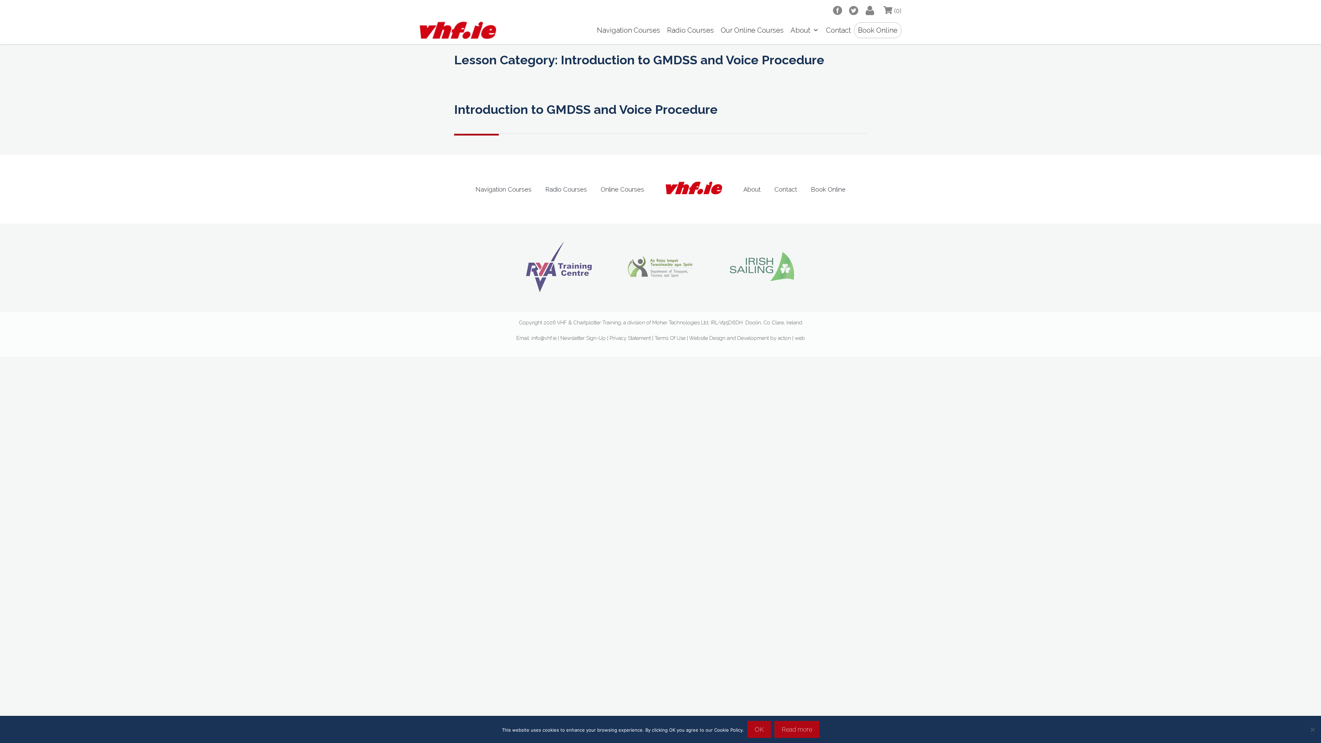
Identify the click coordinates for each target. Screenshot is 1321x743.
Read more (797, 729)
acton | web (791, 338)
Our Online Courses (752, 30)
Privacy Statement (630, 338)
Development (753, 338)
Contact (838, 30)
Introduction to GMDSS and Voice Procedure (586, 109)
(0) (896, 10)
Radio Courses (690, 30)
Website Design (707, 338)
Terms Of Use (671, 338)
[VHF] (456, 30)
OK (759, 729)
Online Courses (622, 189)
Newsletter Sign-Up (583, 338)
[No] (1312, 729)
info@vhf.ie (544, 338)
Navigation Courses (628, 30)
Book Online (878, 30)
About (800, 30)
